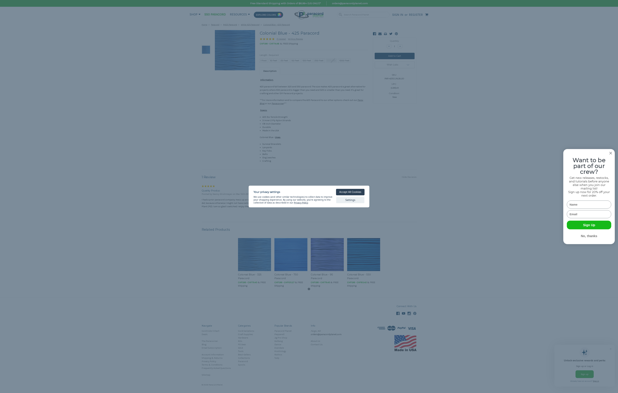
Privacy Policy (301, 202)
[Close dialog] (610, 153)
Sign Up (589, 225)
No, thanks (589, 236)
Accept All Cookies (350, 192)
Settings (350, 200)
